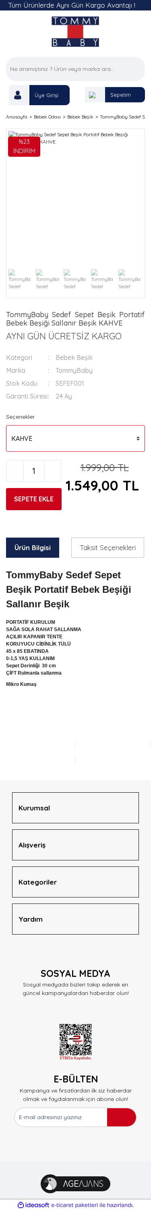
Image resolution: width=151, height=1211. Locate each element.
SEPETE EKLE (34, 499)
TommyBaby (74, 370)
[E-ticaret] (74, 1205)
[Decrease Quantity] (15, 471)
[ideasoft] (33, 1205)
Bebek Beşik (74, 357)
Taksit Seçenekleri (108, 547)
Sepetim (120, 94)
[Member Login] (19, 95)
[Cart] (95, 94)
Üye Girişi (46, 95)
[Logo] (75, 32)
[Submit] (121, 1117)
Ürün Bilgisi (32, 547)
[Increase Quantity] (53, 471)
